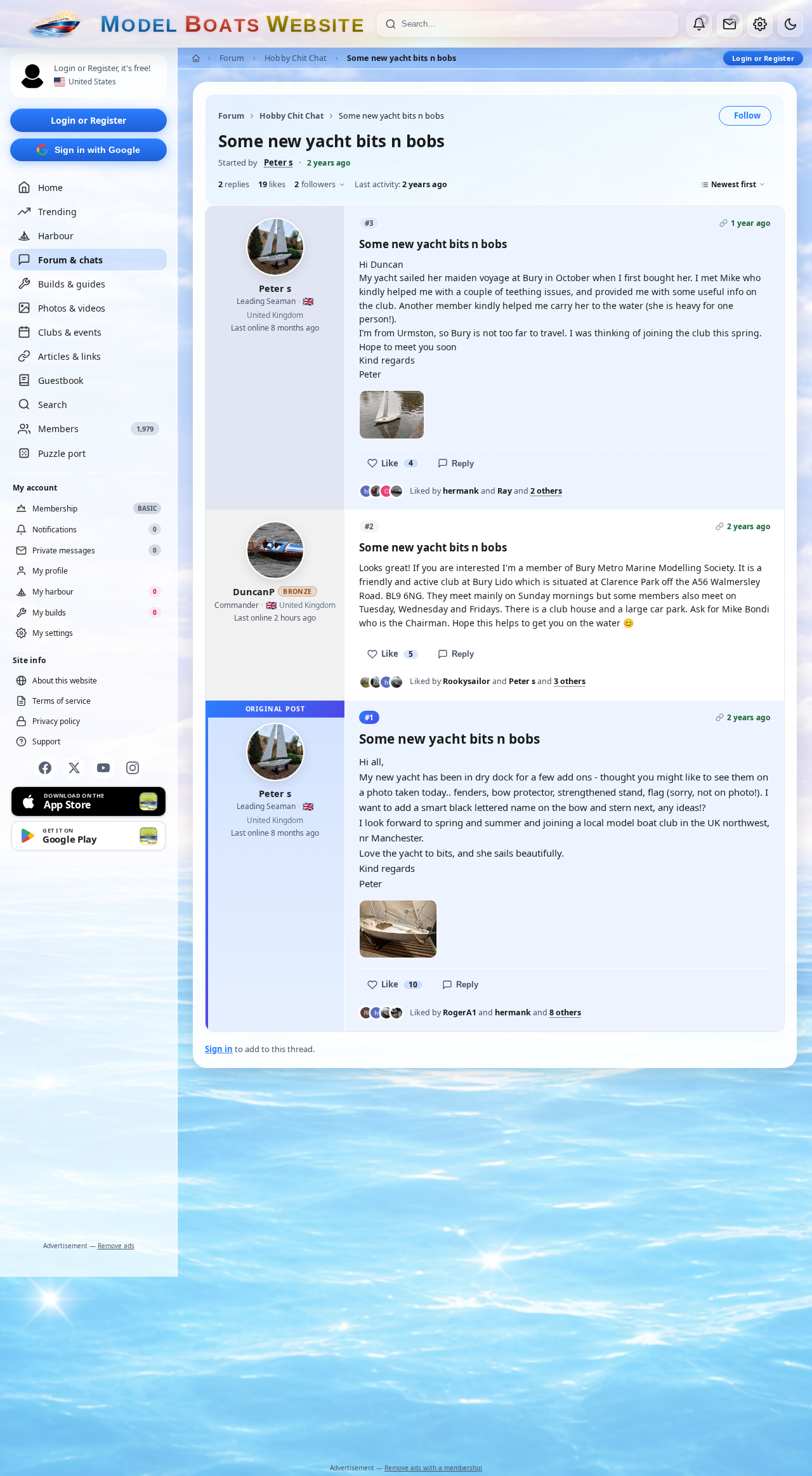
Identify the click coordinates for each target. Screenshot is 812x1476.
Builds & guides (71, 284)
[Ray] (376, 491)
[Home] (196, 58)
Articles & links (69, 356)
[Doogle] (396, 682)
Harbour (56, 236)
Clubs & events (70, 332)
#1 (369, 717)
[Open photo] (391, 414)
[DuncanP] (396, 491)
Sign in (219, 1049)
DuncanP (254, 591)
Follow (747, 115)
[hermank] (366, 491)
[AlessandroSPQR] (396, 1013)
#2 (369, 526)
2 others (546, 491)
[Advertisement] (89, 1048)
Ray (504, 490)
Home (50, 187)
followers (315, 184)
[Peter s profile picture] (275, 247)
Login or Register (88, 120)
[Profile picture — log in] (32, 76)
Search (52, 405)
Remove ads (116, 1245)
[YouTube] (103, 767)
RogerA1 (459, 1012)
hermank (461, 490)
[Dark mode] (790, 24)
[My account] (760, 24)
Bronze (297, 591)
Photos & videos (71, 308)
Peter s (278, 162)
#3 (369, 223)
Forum (231, 58)
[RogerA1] (366, 1013)
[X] (74, 767)
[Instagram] (132, 767)
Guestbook (60, 380)
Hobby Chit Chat (296, 58)
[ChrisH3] (386, 491)
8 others (565, 1013)
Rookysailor (466, 681)
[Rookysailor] (366, 682)
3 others (570, 681)
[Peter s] (376, 682)
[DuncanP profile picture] (275, 550)
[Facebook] (45, 767)
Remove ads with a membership (433, 1467)
